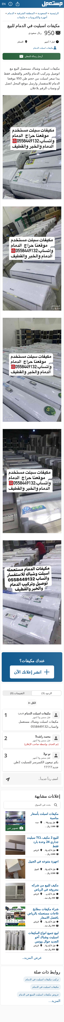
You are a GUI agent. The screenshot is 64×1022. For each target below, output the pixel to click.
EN (4, 4)
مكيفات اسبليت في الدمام (45, 986)
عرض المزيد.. (32, 957)
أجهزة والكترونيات (37, 17)
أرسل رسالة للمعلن (34, 56)
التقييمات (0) (17, 693)
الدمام (11, 13)
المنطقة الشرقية (26, 13)
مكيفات (21, 17)
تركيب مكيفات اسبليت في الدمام (42, 979)
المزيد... (54, 1001)
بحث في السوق (43, 804)
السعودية (42, 13)
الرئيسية (54, 13)
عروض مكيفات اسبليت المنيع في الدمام (39, 994)
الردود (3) (46, 693)
